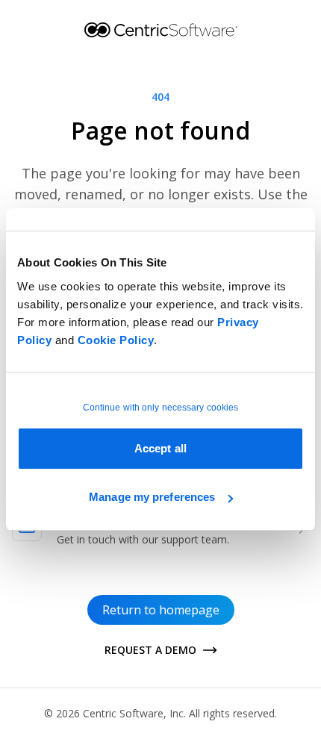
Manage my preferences (152, 496)
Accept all (160, 448)
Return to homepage (160, 610)
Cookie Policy (116, 340)
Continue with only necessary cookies (161, 407)
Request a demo (150, 650)
